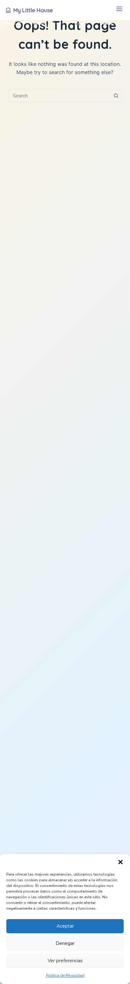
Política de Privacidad (65, 975)
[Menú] (119, 10)
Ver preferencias (65, 961)
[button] (120, 862)
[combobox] (59, 95)
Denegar (65, 943)
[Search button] (116, 96)
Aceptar (65, 926)
